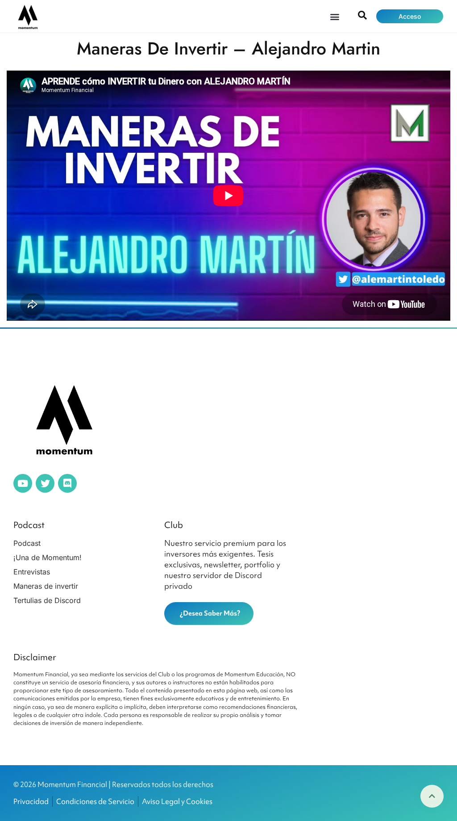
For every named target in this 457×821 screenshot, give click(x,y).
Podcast (29, 525)
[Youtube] (22, 483)
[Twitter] (45, 483)
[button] (334, 16)
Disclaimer (34, 657)
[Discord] (67, 483)
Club (173, 525)
